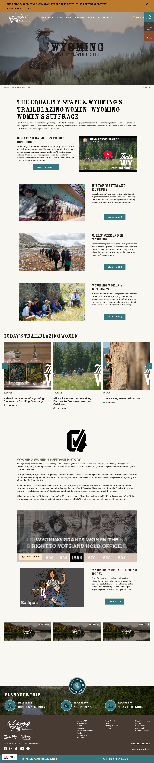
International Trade (85, 730)
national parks (84, 17)
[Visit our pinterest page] (28, 749)
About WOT (82, 721)
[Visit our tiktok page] (16, 749)
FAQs (79, 733)
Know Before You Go (18, 8)
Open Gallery (77, 536)
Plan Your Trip (106, 17)
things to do (46, 17)
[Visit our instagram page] (10, 749)
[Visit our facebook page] (5, 749)
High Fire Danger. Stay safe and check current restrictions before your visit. (57, 4)
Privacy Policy (82, 735)
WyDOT (138, 723)
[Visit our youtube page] (22, 749)
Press (79, 726)
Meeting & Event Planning (111, 727)
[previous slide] (5, 366)
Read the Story (45, 167)
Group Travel (109, 721)
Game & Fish (140, 728)
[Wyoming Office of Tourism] (17, 18)
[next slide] (149, 366)
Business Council (142, 730)
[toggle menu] (149, 17)
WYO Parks (140, 726)
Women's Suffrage (21, 87)
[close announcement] (146, 4)
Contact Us (82, 723)
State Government (142, 721)
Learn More (114, 217)
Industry (80, 728)
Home (7, 87)
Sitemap (80, 738)
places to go (64, 17)
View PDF (114, 601)
